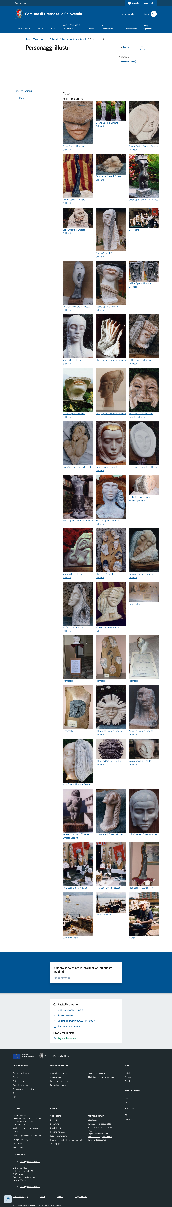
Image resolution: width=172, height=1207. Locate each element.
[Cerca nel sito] (153, 14)
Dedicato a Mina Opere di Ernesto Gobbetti (140, 498)
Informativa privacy (96, 1115)
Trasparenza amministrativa (107, 27)
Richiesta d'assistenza (97, 1139)
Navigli (132, 937)
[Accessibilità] (8, 1199)
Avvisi (127, 1081)
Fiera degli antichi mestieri (75, 887)
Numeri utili (18, 1147)
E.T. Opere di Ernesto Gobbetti (143, 467)
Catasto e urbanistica (59, 1081)
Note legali (92, 1119)
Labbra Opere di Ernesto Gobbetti (107, 308)
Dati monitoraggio (20, 1196)
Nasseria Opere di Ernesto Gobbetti (141, 732)
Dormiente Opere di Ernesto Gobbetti (109, 178)
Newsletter (129, 1118)
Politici (15, 1093)
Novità (41, 28)
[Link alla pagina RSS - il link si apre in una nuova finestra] (132, 14)
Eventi (127, 1101)
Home (27, 39)
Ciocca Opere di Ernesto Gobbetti (107, 254)
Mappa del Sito (81, 1196)
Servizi (54, 28)
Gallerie (83, 39)
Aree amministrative (21, 1073)
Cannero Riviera (70, 937)
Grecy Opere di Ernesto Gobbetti (111, 413)
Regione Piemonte (22, 3)
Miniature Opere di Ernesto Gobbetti (108, 575)
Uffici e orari (18, 1143)
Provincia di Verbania (58, 1135)
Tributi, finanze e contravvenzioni (101, 1077)
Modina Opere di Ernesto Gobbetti (74, 575)
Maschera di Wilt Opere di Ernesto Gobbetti (141, 415)
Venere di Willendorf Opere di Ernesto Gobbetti (76, 836)
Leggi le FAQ (93, 1130)
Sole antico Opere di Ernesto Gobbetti (109, 732)
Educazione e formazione (60, 1085)
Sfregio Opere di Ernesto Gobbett (107, 629)
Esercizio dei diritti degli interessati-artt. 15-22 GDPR (66, 1141)
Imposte (92, 28)
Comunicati (129, 1077)
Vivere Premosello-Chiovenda (72, 26)
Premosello (134, 604)
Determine (54, 1123)
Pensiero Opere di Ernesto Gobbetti (141, 575)
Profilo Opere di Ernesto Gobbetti (74, 629)
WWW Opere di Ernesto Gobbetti (140, 762)
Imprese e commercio (96, 1073)
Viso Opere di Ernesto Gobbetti (110, 834)
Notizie (128, 1073)
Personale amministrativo (23, 1089)
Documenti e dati (20, 1077)
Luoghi (127, 1097)
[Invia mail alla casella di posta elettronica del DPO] (29, 1161)
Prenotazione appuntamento (100, 1136)
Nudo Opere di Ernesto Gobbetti (77, 467)
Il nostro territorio (69, 39)
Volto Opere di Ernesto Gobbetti (77, 784)
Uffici (15, 1097)
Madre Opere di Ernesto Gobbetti (74, 361)
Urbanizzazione (131, 28)
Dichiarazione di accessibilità (99, 1123)
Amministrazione (24, 28)
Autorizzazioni (56, 1077)
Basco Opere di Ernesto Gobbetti (73, 147)
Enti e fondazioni (20, 1081)
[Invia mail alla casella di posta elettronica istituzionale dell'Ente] (28, 1135)
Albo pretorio (55, 1115)
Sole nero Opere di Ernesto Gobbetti (108, 762)
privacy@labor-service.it (29, 1186)
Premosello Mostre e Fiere (141, 887)
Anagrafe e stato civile (59, 1073)
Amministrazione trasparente (100, 1127)
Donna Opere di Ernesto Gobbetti (107, 124)
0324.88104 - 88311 (30, 1128)
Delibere (53, 1119)
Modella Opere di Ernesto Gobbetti (107, 522)
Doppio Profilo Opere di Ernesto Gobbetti (143, 147)
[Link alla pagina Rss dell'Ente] (126, 1115)
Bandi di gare (55, 1127)
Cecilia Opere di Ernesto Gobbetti (74, 231)
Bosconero (134, 229)
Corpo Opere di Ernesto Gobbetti (144, 199)
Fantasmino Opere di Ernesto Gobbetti (76, 308)
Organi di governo (20, 1085)
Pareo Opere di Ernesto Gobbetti (78, 520)
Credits (60, 1196)
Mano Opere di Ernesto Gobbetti (111, 360)
